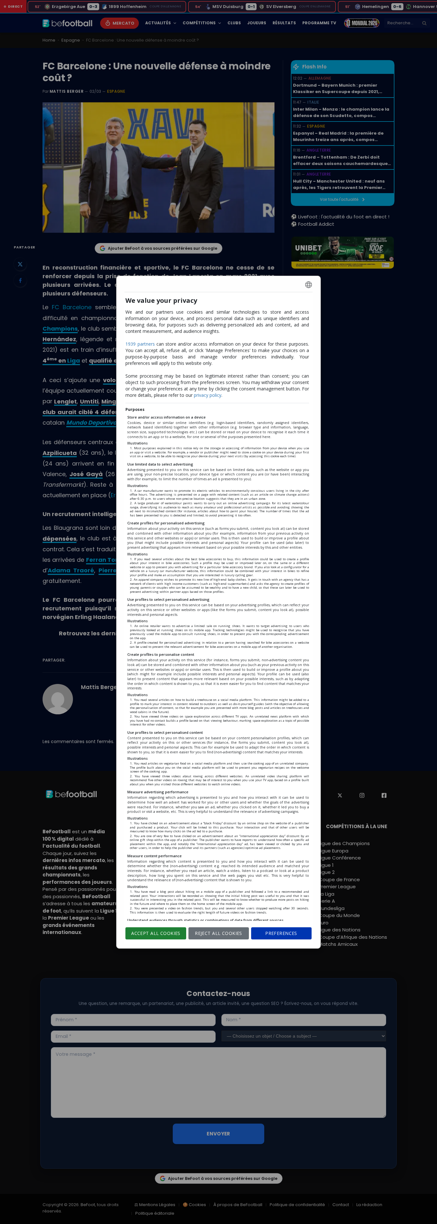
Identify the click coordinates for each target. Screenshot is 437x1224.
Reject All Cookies (218, 933)
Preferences (281, 933)
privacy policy (207, 395)
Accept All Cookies (155, 933)
